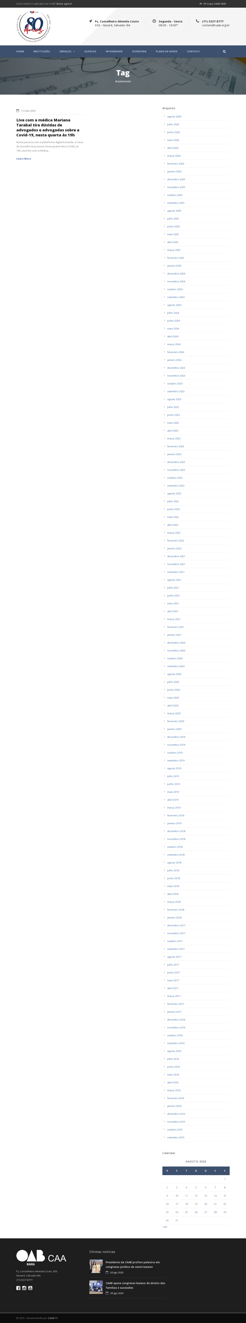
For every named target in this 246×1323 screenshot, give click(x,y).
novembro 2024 (176, 281)
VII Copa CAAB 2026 (214, 3)
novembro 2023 (176, 375)
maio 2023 (173, 422)
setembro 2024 (175, 297)
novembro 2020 (176, 650)
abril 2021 (172, 611)
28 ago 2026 (116, 1272)
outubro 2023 (175, 383)
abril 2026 (172, 148)
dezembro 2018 (176, 831)
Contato (193, 51)
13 (205, 1195)
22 (225, 1204)
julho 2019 (173, 776)
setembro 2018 (175, 854)
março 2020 (173, 713)
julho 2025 (173, 218)
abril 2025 (172, 242)
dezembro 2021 (176, 556)
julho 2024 (173, 313)
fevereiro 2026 (175, 163)
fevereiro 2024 (175, 352)
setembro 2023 (175, 391)
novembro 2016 (176, 1027)
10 (176, 1195)
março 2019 (173, 807)
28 (215, 1212)
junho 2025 (173, 226)
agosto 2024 (174, 305)
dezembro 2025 (176, 179)
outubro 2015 (175, 1129)
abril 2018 (172, 894)
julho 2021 (173, 587)
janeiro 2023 (174, 454)
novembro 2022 (176, 470)
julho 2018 (173, 870)
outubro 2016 (175, 1035)
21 (215, 1204)
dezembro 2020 (176, 642)
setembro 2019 (175, 760)
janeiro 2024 (174, 360)
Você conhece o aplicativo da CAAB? (44, 3)
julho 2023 (173, 407)
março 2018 (173, 902)
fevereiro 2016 (175, 1098)
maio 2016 (173, 1074)
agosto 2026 (174, 116)
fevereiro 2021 (175, 627)
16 (167, 1204)
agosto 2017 (174, 956)
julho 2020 (173, 682)
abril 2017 (172, 988)
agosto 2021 (174, 580)
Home (20, 51)
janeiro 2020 (174, 729)
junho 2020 (173, 689)
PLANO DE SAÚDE (166, 51)
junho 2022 (173, 509)
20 (205, 1204)
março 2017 (173, 996)
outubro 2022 (175, 477)
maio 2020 (173, 697)
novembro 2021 (176, 564)
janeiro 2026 (174, 171)
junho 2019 (173, 784)
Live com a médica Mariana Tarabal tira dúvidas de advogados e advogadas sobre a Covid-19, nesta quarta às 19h (47, 127)
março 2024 (173, 344)
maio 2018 (173, 886)
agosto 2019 (174, 768)
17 (176, 1204)
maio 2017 (173, 980)
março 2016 (173, 1090)
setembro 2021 (175, 572)
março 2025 (173, 250)
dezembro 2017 (176, 925)
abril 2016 (172, 1082)
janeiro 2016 (174, 1106)
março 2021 (173, 619)
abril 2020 (172, 705)
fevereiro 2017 (175, 1004)
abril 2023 (172, 430)
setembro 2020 (175, 666)
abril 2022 (172, 525)
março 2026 (173, 155)
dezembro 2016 (176, 1019)
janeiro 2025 (174, 265)
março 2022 (173, 532)
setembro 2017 (175, 949)
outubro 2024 (175, 289)
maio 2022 (173, 517)
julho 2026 (173, 124)
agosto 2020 (174, 674)
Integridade (114, 51)
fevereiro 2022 (175, 540)
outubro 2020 (175, 658)
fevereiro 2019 (175, 815)
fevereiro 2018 (175, 909)
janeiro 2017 (174, 1011)
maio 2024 (173, 328)
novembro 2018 (176, 839)
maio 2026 (173, 140)
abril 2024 (172, 336)
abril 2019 (172, 799)
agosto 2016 (174, 1051)
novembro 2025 (176, 187)
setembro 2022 (175, 485)
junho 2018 (173, 878)
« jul (164, 1226)
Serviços (65, 51)
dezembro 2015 (176, 1114)
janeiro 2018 (174, 917)
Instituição (41, 51)
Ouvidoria (139, 51)
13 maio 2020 (28, 110)
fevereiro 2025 (175, 258)
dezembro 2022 (176, 462)
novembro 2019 (176, 744)
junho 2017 (173, 972)
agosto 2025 (174, 210)
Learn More (23, 158)
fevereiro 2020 (175, 721)
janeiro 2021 (174, 635)
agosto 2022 (174, 493)
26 (196, 1212)
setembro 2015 (175, 1137)
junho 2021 (173, 595)
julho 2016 (173, 1059)
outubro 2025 (175, 195)
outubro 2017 (175, 941)
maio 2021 (173, 603)
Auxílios (90, 51)
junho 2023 (173, 415)
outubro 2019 (175, 752)
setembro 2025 (175, 203)
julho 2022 (173, 501)
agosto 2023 (174, 399)
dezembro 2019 (176, 737)
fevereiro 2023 (175, 446)
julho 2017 (173, 964)
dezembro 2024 (176, 273)
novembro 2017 (176, 933)
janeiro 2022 (174, 548)
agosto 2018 (174, 862)
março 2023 (173, 438)
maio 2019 (173, 792)
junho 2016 (173, 1066)
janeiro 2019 (174, 823)
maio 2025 (173, 234)
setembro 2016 (175, 1043)
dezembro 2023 (176, 367)
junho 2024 (173, 320)
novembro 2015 (176, 1121)
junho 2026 (173, 132)
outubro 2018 (175, 847)
